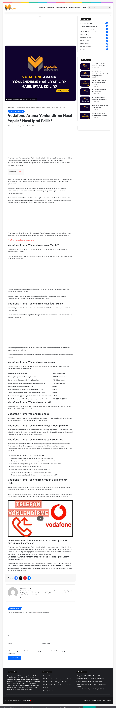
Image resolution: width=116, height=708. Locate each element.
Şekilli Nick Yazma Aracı (49, 688)
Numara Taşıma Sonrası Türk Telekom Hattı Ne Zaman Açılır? (99, 82)
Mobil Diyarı (26, 700)
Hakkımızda (87, 700)
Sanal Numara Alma (48, 691)
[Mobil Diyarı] (11, 7)
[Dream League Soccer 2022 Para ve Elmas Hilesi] (85, 116)
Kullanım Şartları (96, 700)
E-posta (10, 643)
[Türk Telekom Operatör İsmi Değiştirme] (85, 91)
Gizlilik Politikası (91, 707)
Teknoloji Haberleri (86, 23)
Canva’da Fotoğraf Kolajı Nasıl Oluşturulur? (89, 681)
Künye (103, 700)
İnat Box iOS (46, 676)
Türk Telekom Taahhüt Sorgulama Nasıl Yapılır (56, 682)
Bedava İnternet (74, 7)
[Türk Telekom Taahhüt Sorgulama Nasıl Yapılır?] (85, 100)
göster (19, 171)
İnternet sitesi (46, 643)
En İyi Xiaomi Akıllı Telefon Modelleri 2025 (89, 676)
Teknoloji (50, 7)
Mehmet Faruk (13, 126)
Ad (9, 635)
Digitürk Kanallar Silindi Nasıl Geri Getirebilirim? (90, 678)
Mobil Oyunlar (85, 40)
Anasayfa (11, 107)
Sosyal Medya (85, 35)
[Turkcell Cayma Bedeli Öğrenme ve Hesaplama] (85, 66)
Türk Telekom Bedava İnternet (90, 29)
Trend (84, 7)
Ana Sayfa (42, 7)
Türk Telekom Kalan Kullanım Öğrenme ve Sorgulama (58, 679)
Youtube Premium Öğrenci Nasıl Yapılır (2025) (90, 689)
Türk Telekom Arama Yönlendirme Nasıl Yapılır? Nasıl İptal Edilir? (100, 73)
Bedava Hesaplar (61, 7)
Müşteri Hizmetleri (86, 46)
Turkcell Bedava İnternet (88, 32)
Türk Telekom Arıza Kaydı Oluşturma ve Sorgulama (57, 685)
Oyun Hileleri (85, 43)
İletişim (109, 700)
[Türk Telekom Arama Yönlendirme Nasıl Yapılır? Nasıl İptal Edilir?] (85, 74)
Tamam (85, 707)
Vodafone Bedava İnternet (22, 107)
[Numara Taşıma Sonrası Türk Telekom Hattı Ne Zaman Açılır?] (85, 83)
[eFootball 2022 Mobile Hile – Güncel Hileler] (85, 108)
